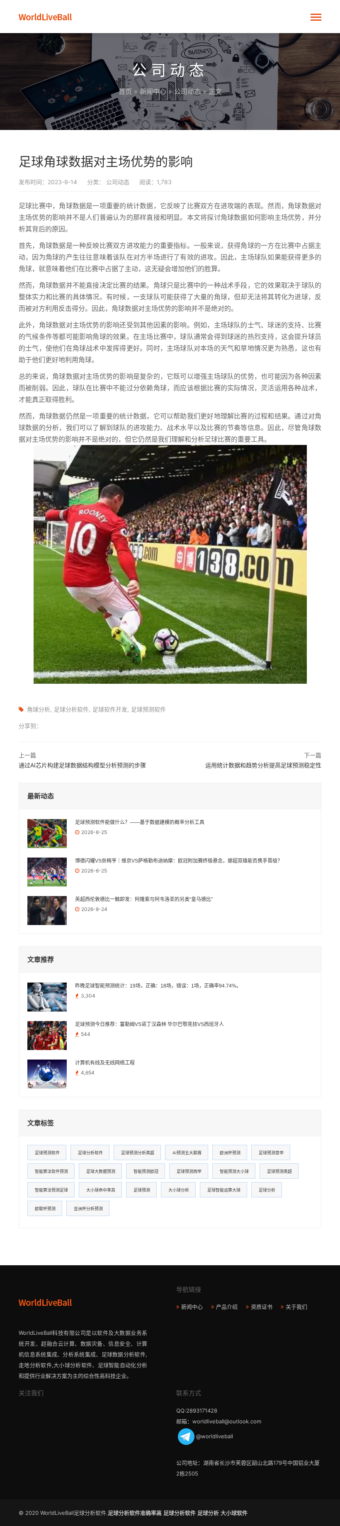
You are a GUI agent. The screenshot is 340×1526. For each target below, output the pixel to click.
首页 (125, 91)
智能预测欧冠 (146, 1171)
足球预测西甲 (189, 1171)
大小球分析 (178, 1189)
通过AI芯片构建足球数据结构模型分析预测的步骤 (82, 765)
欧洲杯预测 (230, 1152)
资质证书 (261, 1306)
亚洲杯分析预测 (88, 1208)
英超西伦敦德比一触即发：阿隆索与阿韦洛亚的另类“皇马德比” (144, 899)
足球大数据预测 (100, 1171)
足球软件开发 (109, 709)
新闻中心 (153, 91)
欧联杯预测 (45, 1208)
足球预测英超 (279, 1171)
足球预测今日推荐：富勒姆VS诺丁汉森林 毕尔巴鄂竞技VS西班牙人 (149, 1024)
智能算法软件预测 (51, 1171)
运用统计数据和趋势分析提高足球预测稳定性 (263, 765)
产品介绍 (227, 1306)
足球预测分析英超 (137, 1152)
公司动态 (187, 91)
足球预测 (142, 1189)
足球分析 (267, 1189)
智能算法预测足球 (51, 1189)
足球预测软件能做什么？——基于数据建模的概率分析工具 (139, 822)
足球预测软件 (148, 709)
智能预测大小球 (234, 1171)
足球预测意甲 (271, 1152)
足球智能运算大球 (223, 1189)
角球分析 (38, 709)
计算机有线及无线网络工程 (105, 1063)
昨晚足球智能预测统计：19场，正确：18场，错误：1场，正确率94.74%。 (158, 986)
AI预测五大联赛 (187, 1152)
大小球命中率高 (100, 1189)
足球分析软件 (71, 709)
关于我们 (296, 1306)
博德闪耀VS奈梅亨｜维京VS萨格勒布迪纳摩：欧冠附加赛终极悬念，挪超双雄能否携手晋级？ (178, 861)
